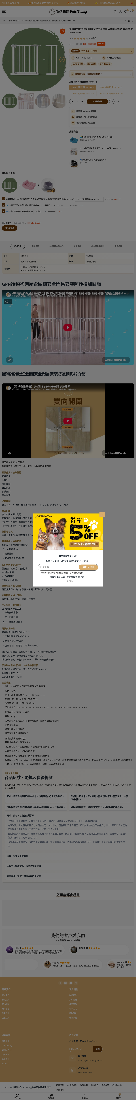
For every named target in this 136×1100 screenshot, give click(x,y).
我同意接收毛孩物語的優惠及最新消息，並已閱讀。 (62, 573)
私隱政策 (79, 573)
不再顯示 (70, 581)
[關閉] (102, 514)
